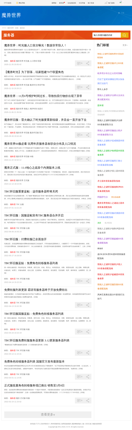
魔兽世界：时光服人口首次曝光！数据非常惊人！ (35, 45)
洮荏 (99, 223)
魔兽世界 (10, 28)
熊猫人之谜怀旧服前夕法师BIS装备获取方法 (109, 122)
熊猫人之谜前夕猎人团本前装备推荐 (110, 173)
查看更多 (48, 414)
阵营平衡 (41, 85)
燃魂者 (100, 248)
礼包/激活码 (72, 3)
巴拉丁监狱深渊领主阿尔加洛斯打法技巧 (110, 81)
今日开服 (82, 3)
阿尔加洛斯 (115, 197)
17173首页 (7, 3)
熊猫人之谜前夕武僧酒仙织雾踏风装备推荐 (111, 113)
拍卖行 (40, 109)
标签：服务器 (20, 28)
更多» (125, 45)
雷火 (41, 133)
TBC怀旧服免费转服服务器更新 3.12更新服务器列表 (36, 340)
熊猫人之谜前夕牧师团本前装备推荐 (110, 153)
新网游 (54, 3)
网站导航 (22, 3)
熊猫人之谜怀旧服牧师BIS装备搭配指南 (110, 55)
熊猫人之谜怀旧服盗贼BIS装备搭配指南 (110, 241)
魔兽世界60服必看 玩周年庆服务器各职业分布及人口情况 (40, 143)
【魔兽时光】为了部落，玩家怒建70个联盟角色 (34, 72)
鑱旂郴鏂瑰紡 (76, 424)
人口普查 (33, 61)
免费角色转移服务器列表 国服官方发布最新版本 (34, 361)
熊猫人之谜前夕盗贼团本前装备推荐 (110, 276)
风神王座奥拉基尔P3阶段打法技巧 (110, 296)
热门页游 (91, 3)
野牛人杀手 (102, 89)
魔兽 (18, 398)
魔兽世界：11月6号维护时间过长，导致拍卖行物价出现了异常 (43, 96)
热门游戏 (111, 3)
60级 (31, 156)
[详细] (79, 79)
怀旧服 (26, 133)
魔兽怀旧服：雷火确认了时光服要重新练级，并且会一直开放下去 (45, 119)
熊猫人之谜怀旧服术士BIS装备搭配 (110, 65)
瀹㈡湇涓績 (86, 424)
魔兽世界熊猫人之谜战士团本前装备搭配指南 (110, 205)
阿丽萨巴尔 (102, 197)
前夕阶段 (108, 223)
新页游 (61, 3)
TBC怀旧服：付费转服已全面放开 (25, 239)
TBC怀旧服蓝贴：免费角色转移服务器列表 (31, 263)
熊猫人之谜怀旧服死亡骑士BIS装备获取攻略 (109, 163)
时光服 (26, 61)
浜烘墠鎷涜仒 (45, 424)
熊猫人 (26, 109)
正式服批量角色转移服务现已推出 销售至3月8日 (34, 385)
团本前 (100, 105)
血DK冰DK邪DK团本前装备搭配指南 (111, 256)
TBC (18, 204)
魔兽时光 (33, 85)
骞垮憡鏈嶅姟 (55, 424)
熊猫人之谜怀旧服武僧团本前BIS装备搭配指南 (110, 215)
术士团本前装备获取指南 (108, 181)
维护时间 (33, 109)
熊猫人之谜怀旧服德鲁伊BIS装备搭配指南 (110, 189)
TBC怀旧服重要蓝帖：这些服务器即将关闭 (31, 191)
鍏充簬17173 (34, 424)
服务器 (13, 61)
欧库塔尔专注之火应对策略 (109, 73)
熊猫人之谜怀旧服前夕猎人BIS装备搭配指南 (109, 266)
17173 (4, 28)
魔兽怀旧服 (34, 133)
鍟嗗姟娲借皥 (66, 424)
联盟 (39, 61)
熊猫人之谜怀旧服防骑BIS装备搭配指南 (110, 286)
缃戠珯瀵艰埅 (97, 424)
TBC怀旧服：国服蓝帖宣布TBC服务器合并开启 (34, 215)
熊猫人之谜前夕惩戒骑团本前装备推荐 (110, 142)
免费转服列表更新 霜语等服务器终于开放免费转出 (35, 289)
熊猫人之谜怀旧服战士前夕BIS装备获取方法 (109, 132)
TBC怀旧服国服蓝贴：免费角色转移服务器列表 (34, 313)
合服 (22, 204)
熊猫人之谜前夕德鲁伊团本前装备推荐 (110, 230)
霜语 (28, 303)
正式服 (26, 180)
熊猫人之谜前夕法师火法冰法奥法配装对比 (110, 97)
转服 (28, 252)
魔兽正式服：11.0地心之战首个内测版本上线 (32, 167)
